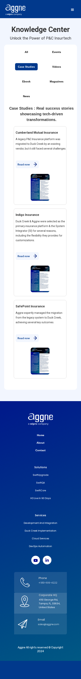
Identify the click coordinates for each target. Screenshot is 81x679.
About (40, 442)
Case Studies (26, 66)
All (26, 51)
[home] (23, 10)
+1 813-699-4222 (48, 582)
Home (40, 435)
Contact (40, 450)
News (26, 96)
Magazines (56, 81)
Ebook (26, 81)
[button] (72, 9)
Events (56, 51)
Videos (56, 66)
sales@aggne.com (48, 624)
